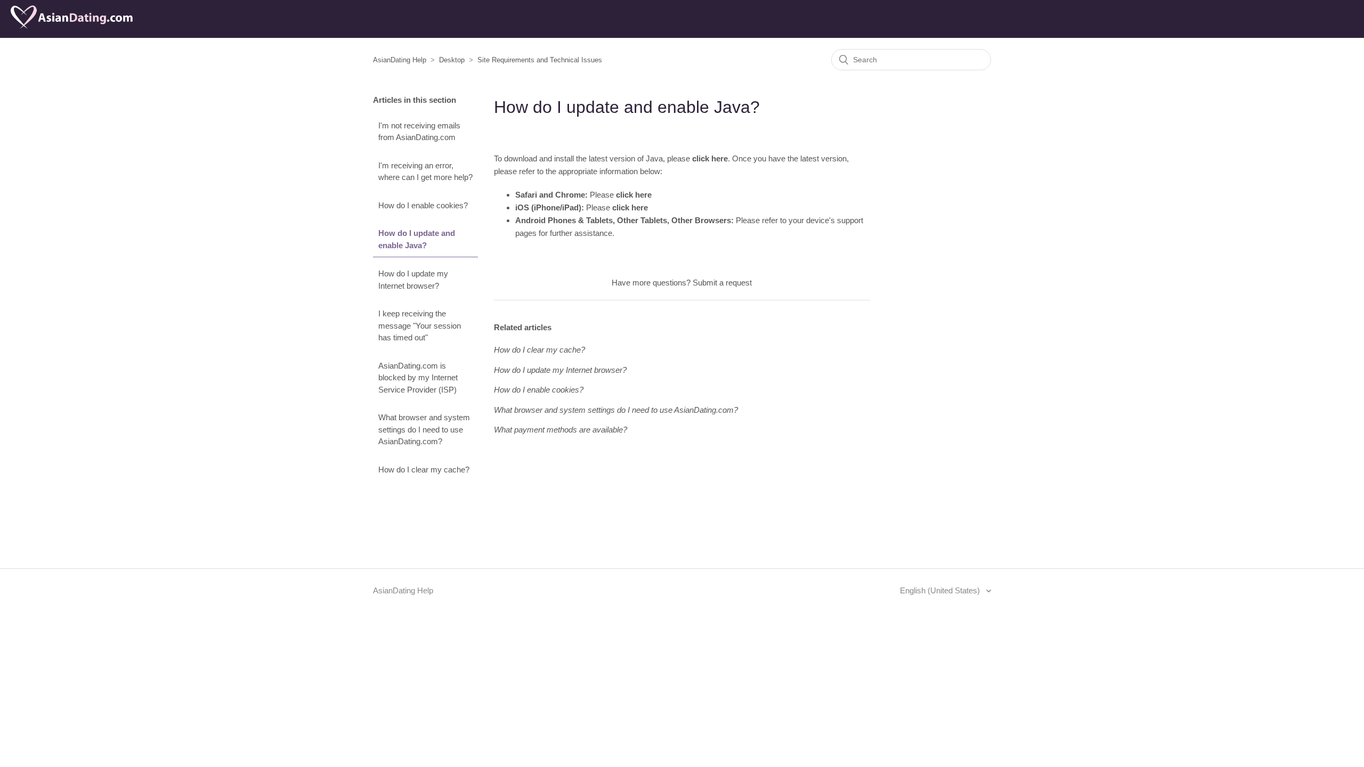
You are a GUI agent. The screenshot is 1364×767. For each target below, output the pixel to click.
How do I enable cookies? (423, 205)
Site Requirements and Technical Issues (539, 60)
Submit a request (722, 282)
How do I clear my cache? (423, 469)
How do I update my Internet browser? (413, 279)
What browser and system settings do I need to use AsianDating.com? (424, 429)
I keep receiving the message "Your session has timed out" (419, 325)
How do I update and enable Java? (416, 239)
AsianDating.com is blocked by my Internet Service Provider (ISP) (418, 377)
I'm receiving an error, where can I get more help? (425, 171)
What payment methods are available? (560, 429)
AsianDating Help (399, 60)
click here (710, 158)
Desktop (452, 60)
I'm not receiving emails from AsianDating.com (419, 131)
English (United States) (941, 590)
